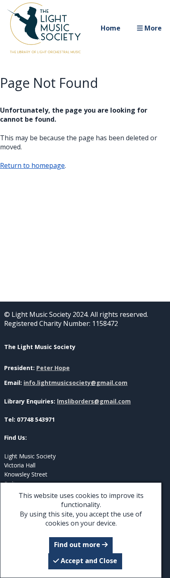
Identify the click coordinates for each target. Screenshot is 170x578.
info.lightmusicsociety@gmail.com (76, 383)
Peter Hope (53, 368)
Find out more (78, 544)
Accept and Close (88, 560)
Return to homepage (32, 165)
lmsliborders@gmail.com (94, 401)
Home (110, 28)
